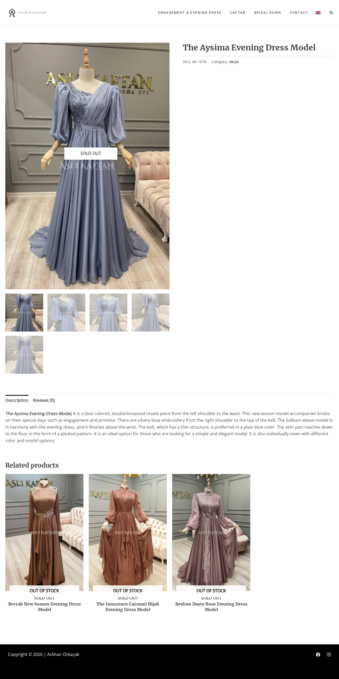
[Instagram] (329, 654)
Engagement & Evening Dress (189, 13)
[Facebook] (318, 654)
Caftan (238, 13)
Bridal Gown (267, 13)
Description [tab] (17, 400)
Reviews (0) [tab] (44, 400)
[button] (318, 13)
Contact (299, 13)
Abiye (234, 61)
